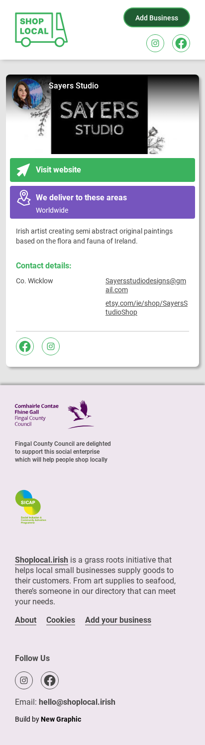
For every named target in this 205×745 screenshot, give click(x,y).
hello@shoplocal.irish (77, 702)
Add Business (156, 18)
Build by (48, 719)
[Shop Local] (42, 30)
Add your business (118, 620)
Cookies (60, 620)
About (25, 620)
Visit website (58, 169)
